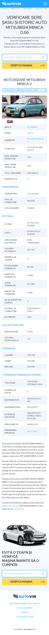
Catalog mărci (24, 608)
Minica (30, 133)
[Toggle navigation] (45, 4)
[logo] (11, 3)
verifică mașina (21, 65)
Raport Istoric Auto (10, 505)
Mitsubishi (32, 127)
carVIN (24, 612)
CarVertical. (18, 509)
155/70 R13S (32, 431)
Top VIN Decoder (25, 616)
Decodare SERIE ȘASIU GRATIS (24, 603)
